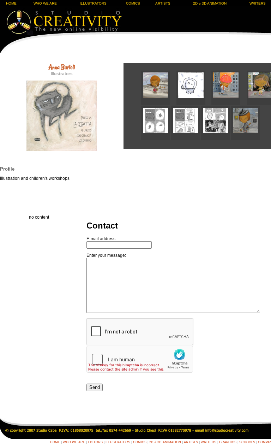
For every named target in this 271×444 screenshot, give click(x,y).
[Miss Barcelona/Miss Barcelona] (158, 103)
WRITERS (208, 442)
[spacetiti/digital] (194, 103)
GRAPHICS (227, 442)
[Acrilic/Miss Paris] (245, 138)
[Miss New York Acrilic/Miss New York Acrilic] (229, 103)
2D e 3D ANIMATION (210, 3)
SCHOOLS (247, 442)
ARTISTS (162, 3)
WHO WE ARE (45, 3)
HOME (11, 3)
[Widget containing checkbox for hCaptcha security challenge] (139, 359)
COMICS (133, 3)
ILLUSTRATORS (93, 3)
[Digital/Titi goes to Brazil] (216, 138)
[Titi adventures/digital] (156, 138)
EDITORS (95, 442)
